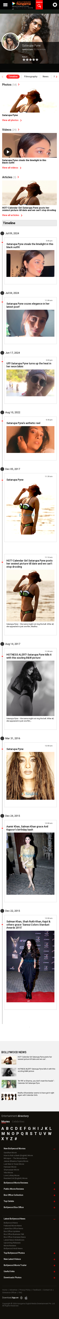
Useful (9, 1271)
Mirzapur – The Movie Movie (15, 1158)
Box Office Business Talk (14, 1234)
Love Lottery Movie (11, 1175)
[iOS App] (26, 1298)
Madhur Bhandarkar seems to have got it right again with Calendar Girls (36, 1094)
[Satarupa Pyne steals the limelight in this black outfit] (29, 153)
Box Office (13, 1195)
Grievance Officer (9, 1292)
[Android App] (21, 1298)
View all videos (10, 167)
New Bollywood (14, 1148)
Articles (9, 177)
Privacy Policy (25, 1290)
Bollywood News (11, 1223)
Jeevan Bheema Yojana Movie (16, 1161)
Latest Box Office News (13, 1228)
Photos (9, 84)
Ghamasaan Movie (11, 1170)
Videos (9, 129)
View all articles (10, 215)
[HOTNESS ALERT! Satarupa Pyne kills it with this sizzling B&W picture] (30, 688)
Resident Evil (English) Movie (15, 1178)
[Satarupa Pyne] (29, 108)
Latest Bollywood (14, 1219)
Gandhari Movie (10, 1153)
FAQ (20, 1292)
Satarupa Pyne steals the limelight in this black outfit (24, 161)
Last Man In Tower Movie (14, 1164)
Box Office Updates (12, 1231)
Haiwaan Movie (10, 1167)
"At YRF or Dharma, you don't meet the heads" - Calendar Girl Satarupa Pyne (36, 1082)
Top (9, 1201)
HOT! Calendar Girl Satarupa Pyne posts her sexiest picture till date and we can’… (35, 1058)
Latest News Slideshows (14, 1240)
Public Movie (14, 1189)
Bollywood (15, 1265)
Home (4, 1290)
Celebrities (18, 1121)
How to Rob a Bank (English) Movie (18, 1155)
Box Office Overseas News (15, 1237)
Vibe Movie (8, 1172)
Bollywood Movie (16, 1183)
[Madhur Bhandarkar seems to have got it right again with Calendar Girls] (8, 1096)
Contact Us (47, 1290)
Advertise (13, 1290)
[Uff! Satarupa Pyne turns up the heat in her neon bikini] (30, 382)
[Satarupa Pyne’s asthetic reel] (30, 439)
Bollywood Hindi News (13, 1248)
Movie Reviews (10, 1246)
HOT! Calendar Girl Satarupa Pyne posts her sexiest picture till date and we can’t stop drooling (29, 209)
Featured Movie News (13, 1226)
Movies (5, 1121)
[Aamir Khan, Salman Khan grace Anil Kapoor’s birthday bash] (30, 864)
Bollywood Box (14, 1207)
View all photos (10, 120)
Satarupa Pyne (10, 115)
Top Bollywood (14, 1253)
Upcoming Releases (12, 1243)
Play (8, 152)
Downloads (12, 1277)
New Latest (12, 1259)
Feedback (37, 1290)
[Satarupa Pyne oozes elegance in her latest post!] (30, 323)
